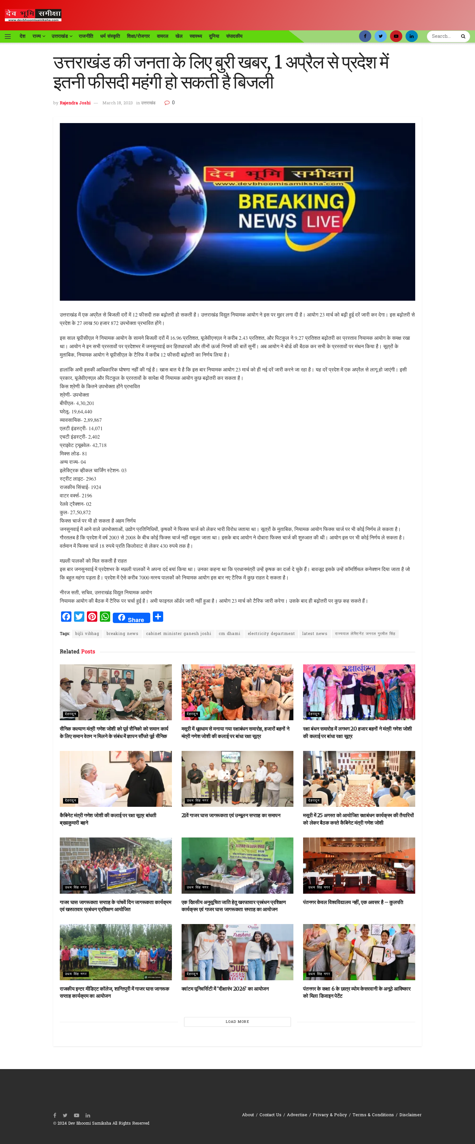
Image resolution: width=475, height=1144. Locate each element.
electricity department (271, 634)
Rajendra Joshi (75, 103)
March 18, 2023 (117, 103)
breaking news (123, 634)
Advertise (297, 1115)
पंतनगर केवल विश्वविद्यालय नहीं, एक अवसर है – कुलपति (353, 902)
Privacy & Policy (330, 1115)
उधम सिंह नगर (198, 800)
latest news (315, 634)
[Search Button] (464, 36)
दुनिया (214, 36)
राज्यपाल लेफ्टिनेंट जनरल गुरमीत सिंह (365, 634)
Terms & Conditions (373, 1115)
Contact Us (270, 1115)
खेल (179, 36)
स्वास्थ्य (196, 36)
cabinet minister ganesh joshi (178, 634)
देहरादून (70, 714)
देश (23, 36)
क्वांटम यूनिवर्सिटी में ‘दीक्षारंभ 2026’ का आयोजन (225, 988)
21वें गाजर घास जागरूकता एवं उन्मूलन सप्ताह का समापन (231, 815)
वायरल (162, 36)
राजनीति (86, 36)
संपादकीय (234, 36)
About (248, 1115)
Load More (237, 1021)
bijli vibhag (87, 634)
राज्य (37, 36)
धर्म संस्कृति (110, 36)
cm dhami (229, 634)
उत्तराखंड (60, 36)
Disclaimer (410, 1115)
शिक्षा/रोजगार (138, 36)
